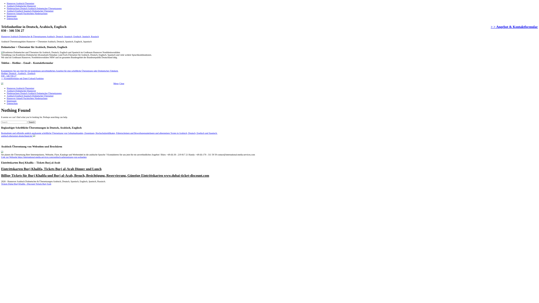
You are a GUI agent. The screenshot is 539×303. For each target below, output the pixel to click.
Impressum (11, 16)
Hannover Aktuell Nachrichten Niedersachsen (27, 13)
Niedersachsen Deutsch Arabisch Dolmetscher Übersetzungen (34, 8)
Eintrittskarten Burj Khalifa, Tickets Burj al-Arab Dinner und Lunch (51, 169)
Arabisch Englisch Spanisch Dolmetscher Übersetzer (30, 11)
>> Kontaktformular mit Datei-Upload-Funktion (22, 78)
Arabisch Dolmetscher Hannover (21, 6)
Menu (116, 83)
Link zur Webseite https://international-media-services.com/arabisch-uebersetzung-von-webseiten (44, 157)
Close (121, 83)
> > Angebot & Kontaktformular (514, 27)
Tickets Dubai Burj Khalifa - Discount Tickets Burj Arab (26, 184)
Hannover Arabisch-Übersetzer (20, 3)
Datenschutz (12, 18)
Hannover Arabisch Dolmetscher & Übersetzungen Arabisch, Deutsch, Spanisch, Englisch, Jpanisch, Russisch (50, 36)
